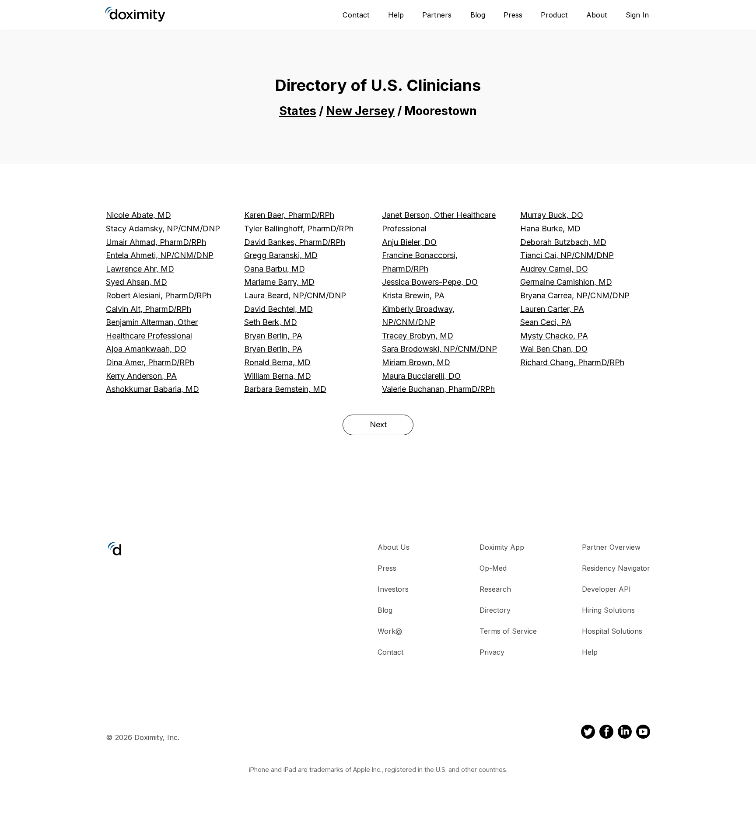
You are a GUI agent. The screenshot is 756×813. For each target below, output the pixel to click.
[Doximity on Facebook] (606, 733)
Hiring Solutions (608, 610)
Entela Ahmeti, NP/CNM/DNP (160, 255)
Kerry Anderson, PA (141, 375)
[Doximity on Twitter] (588, 733)
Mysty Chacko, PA (554, 335)
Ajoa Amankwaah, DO (146, 348)
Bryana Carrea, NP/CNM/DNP (575, 295)
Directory (495, 610)
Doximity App (502, 547)
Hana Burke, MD (550, 228)
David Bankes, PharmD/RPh (294, 242)
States (297, 111)
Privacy (492, 652)
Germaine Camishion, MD (566, 281)
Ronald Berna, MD (277, 362)
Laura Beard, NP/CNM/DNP (295, 295)
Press (513, 14)
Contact (356, 14)
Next (378, 424)
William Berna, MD (277, 375)
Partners (437, 14)
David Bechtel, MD (278, 309)
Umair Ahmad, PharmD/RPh (156, 242)
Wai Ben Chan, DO (554, 348)
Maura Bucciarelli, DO (421, 375)
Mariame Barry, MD (279, 281)
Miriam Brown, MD (416, 362)
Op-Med (493, 568)
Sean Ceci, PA (545, 322)
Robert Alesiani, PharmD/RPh (158, 295)
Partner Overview (611, 547)
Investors (393, 589)
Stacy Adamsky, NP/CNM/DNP (163, 228)
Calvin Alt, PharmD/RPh (148, 309)
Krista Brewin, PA (413, 295)
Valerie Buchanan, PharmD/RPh (438, 389)
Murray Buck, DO (551, 215)
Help (396, 14)
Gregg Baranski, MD (281, 255)
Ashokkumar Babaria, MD (152, 389)
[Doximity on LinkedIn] (625, 733)
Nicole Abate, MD (138, 215)
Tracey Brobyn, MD (417, 335)
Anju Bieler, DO (409, 242)
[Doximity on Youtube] (643, 733)
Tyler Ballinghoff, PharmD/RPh (299, 228)
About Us (394, 547)
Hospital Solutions (612, 631)
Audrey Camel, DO (554, 268)
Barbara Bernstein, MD (285, 389)
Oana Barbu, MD (274, 268)
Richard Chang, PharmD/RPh (572, 362)
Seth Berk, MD (270, 322)
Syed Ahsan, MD (136, 281)
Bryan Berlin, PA (273, 335)
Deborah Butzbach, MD (563, 242)
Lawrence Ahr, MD (140, 268)
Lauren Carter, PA (552, 309)
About (596, 14)
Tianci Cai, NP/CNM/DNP (567, 255)
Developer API (606, 589)
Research (495, 589)
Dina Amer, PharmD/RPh (150, 362)
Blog (477, 14)
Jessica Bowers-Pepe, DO (430, 281)
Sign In (637, 14)
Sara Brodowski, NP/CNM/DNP (439, 348)
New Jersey (360, 111)
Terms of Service (508, 631)
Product (554, 14)
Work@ (390, 631)
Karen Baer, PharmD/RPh (289, 215)
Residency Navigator (616, 568)
